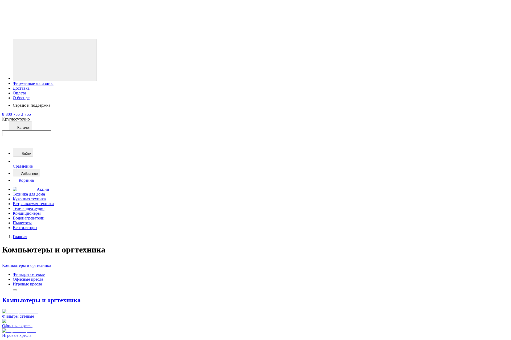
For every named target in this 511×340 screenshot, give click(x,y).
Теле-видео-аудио (28, 208)
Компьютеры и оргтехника (26, 265)
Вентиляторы (25, 227)
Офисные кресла (28, 279)
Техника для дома (29, 194)
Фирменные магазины (33, 83)
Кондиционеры (27, 213)
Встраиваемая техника (33, 203)
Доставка (21, 88)
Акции (43, 189)
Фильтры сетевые (29, 274)
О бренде (21, 98)
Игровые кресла (27, 284)
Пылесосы (22, 223)
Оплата (19, 93)
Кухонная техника (29, 199)
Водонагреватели (28, 218)
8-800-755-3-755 (16, 114)
